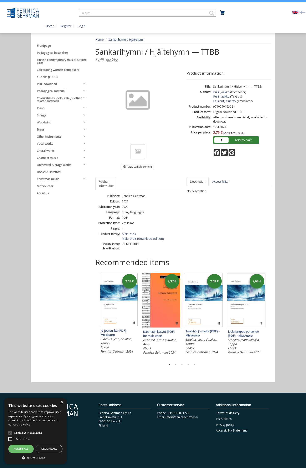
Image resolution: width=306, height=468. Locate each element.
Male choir (129, 234)
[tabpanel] (118, 314)
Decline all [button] (49, 448)
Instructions (224, 419)
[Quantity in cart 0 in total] (222, 12)
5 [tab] (194, 365)
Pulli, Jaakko (221, 92)
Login (81, 26)
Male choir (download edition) (143, 238)
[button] (211, 13)
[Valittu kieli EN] (295, 12)
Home (50, 26)
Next (269, 316)
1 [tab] (169, 365)
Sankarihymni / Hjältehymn (126, 39)
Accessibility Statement (231, 430)
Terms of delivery (227, 413)
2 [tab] (176, 365)
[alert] (35, 431)
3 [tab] (182, 365)
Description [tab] (197, 181)
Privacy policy (225, 425)
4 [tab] (188, 365)
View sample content (139, 166)
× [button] (61, 402)
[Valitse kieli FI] (302, 12)
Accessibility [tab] (220, 181)
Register (65, 26)
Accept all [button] (21, 448)
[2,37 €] (161, 326)
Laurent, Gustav (224, 101)
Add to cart (243, 140)
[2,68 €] (119, 325)
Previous (94, 316)
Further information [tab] (106, 183)
